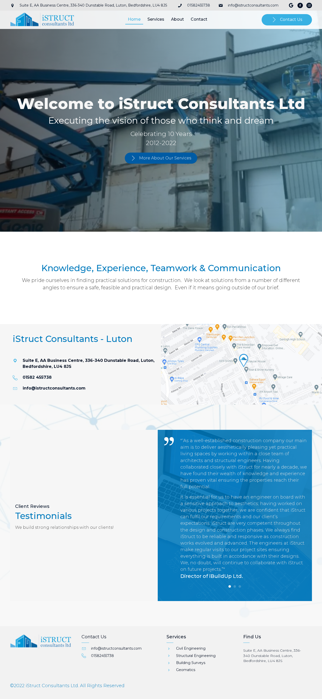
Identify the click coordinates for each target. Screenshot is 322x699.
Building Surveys (190, 662)
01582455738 (198, 5)
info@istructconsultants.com (253, 5)
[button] (161, 158)
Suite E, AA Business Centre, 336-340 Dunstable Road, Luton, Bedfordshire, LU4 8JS (272, 655)
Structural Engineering (196, 655)
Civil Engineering (191, 648)
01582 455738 (37, 377)
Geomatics (185, 670)
